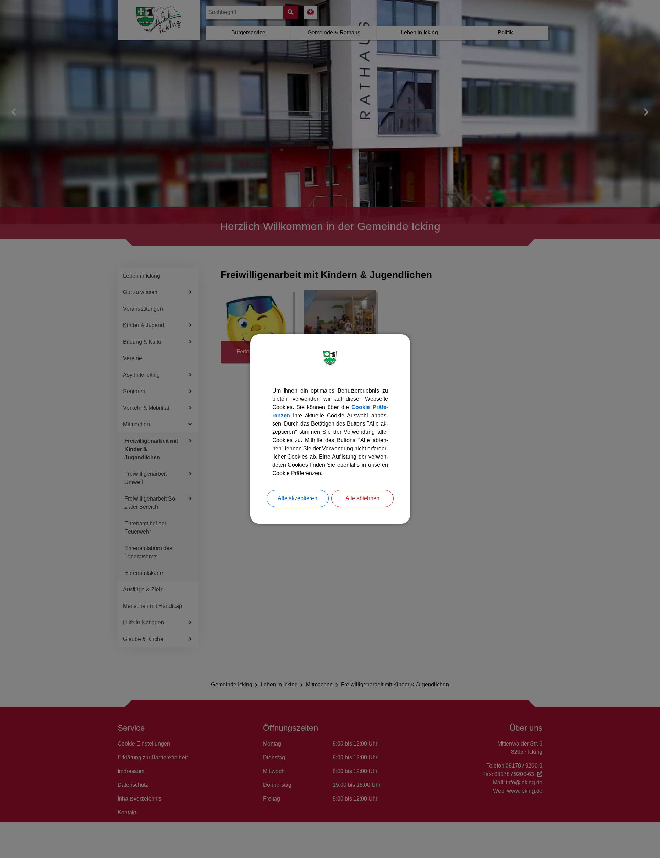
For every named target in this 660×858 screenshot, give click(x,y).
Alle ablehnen (362, 498)
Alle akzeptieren (297, 498)
